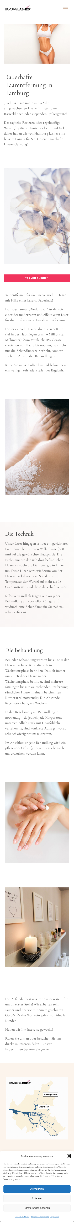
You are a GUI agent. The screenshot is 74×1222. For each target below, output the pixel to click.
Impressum (54, 1216)
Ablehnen (37, 1198)
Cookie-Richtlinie (22, 1216)
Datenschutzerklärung (40, 1216)
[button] (69, 1156)
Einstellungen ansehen (37, 1207)
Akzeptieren (37, 1188)
